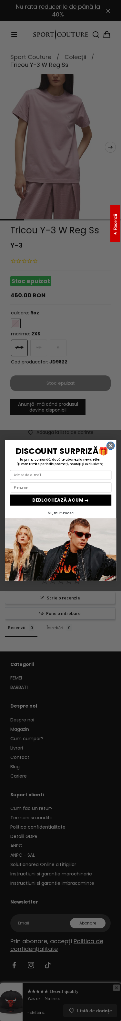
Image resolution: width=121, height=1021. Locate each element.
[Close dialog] (110, 446)
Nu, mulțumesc (60, 513)
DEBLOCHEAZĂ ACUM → (60, 500)
